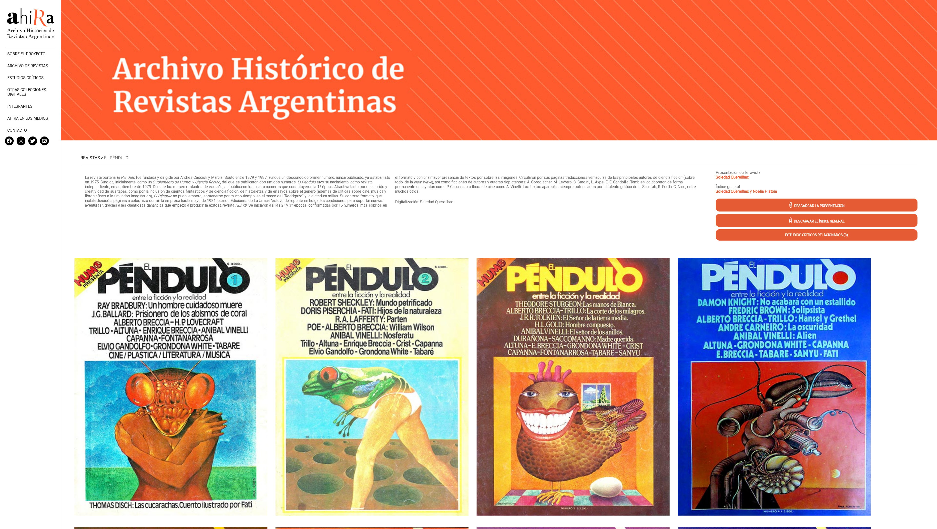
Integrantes (19, 106)
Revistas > (92, 157)
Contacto (17, 130)
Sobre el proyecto (26, 54)
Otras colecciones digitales (26, 92)
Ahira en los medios (27, 118)
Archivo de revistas (27, 65)
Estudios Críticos (25, 77)
